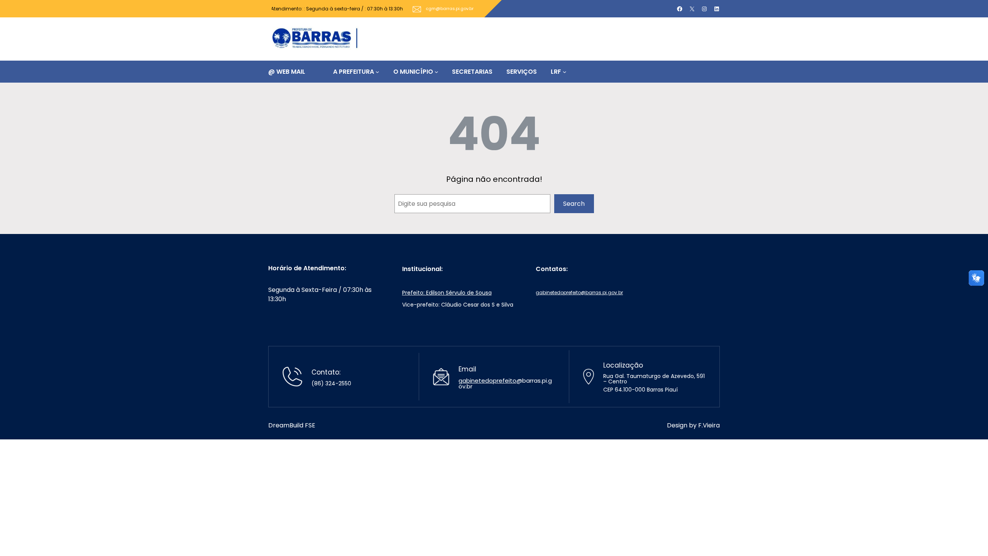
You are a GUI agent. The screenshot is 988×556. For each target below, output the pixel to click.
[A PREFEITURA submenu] (377, 72)
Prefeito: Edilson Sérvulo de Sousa (447, 293)
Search (574, 203)
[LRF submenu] (565, 72)
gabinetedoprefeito (487, 380)
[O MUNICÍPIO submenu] (436, 72)
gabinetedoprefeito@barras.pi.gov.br (579, 292)
